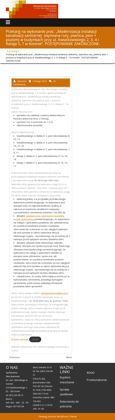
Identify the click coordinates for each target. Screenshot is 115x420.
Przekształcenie (97, 380)
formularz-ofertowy (19, 339)
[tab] (8, 22)
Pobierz (35, 339)
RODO (90, 372)
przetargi (13, 51)
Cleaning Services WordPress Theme (57, 416)
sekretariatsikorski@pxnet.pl (54, 293)
